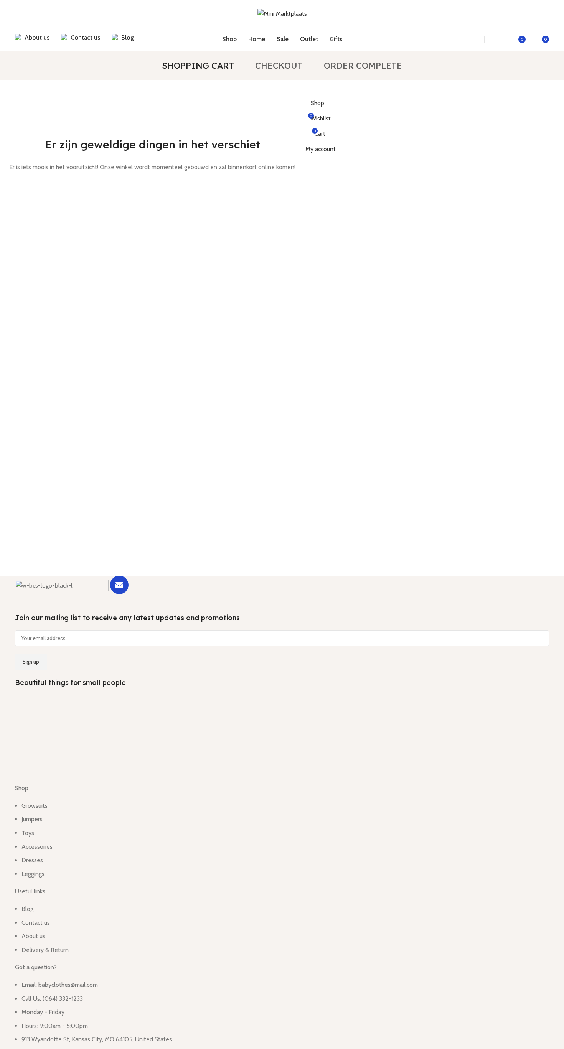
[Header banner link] (282, 524)
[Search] (470, 39)
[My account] (499, 39)
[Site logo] (282, 13)
